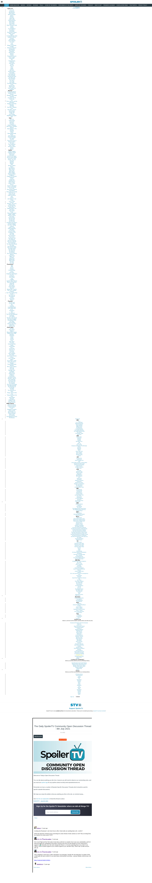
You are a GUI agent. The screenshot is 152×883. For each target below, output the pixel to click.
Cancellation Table (122, 5)
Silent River (11, 372)
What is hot (98, 5)
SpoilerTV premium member (99, 710)
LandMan (12, 279)
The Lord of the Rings (12, 384)
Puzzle (79, 693)
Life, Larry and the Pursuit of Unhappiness (79, 573)
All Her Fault (12, 302)
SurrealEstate (79, 616)
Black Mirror (12, 171)
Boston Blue (79, 437)
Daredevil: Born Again (12, 95)
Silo (12, 59)
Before (11, 15)
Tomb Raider (12, 397)
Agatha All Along (12, 93)
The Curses (11, 236)
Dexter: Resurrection (79, 598)
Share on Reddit (62, 739)
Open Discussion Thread (79, 626)
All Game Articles (79, 674)
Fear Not (12, 275)
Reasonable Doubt (12, 133)
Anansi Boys (12, 329)
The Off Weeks (11, 78)
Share (35, 818)
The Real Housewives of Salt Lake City (79, 536)
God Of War (12, 348)
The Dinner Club (12, 238)
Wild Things (11, 87)
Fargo (79, 548)
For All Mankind (11, 28)
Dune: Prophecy (79, 564)
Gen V (11, 347)
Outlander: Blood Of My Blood (79, 604)
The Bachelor (79, 427)
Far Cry (79, 547)
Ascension (11, 11)
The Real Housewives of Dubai (79, 529)
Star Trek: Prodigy (12, 225)
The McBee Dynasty (79, 526)
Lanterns (79, 572)
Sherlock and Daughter (79, 464)
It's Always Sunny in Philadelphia (79, 552)
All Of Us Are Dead (11, 156)
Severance (11, 58)
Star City (12, 65)
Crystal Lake (12, 303)
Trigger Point (12, 255)
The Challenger (11, 379)
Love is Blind (12, 201)
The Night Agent (12, 248)
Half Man (79, 565)
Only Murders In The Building (12, 129)
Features (77, 618)
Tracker (79, 455)
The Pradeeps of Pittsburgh (12, 387)
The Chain (79, 580)
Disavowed (11, 22)
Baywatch (79, 473)
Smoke (11, 64)
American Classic (12, 404)
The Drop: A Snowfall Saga (79, 554)
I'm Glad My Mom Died (12, 36)
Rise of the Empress (12, 366)
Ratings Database (79, 667)
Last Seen (12, 41)
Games (77, 669)
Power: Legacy (79, 607)
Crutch (11, 271)
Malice (11, 359)
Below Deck (79, 517)
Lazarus (12, 357)
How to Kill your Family (11, 191)
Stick (12, 66)
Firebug (12, 27)
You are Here (79, 612)
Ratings (79, 646)
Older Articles (88, 867)
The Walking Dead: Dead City (79, 509)
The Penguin (79, 584)
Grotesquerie (79, 551)
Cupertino (79, 438)
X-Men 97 (12, 113)
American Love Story (79, 545)
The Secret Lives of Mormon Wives (11, 141)
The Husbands (11, 75)
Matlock (79, 449)
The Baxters (12, 376)
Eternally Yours (79, 441)
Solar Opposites (12, 135)
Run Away (12, 216)
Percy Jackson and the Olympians (11, 102)
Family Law (79, 459)
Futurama (12, 124)
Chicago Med (79, 490)
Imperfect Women (12, 37)
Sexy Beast (11, 285)
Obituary (12, 127)
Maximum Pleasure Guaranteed (11, 48)
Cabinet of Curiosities (12, 176)
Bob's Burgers (79, 476)
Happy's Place (79, 492)
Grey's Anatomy (79, 424)
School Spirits (12, 286)
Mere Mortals (12, 50)
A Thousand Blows (12, 91)
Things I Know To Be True (12, 393)
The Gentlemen (11, 242)
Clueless (12, 269)
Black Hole (11, 170)
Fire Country (79, 444)
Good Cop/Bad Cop (79, 460)
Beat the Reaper (12, 14)
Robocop (12, 367)
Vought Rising (12, 399)
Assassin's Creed (12, 158)
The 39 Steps (12, 231)
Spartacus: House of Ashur (79, 609)
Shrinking (12, 62)
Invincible (12, 351)
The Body (12, 233)
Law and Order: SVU (79, 495)
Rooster (79, 576)
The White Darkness (11, 83)
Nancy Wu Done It (12, 361)
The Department (79, 600)
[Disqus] (63, 845)
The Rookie (79, 432)
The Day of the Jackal (12, 317)
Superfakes (11, 310)
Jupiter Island (12, 194)
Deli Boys (12, 122)
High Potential (79, 425)
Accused (79, 470)
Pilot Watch (79, 640)
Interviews (79, 634)
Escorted (12, 342)
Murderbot (12, 51)
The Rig (12, 389)
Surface (12, 69)
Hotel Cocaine (12, 410)
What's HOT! (79, 657)
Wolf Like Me (12, 326)
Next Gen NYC (79, 522)
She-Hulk (12, 106)
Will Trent (79, 434)
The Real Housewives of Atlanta (79, 527)
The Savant (11, 79)
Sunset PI (79, 499)
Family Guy (79, 478)
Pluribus (12, 55)
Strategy (79, 690)
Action (79, 684)
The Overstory (12, 250)
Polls (41, 5)
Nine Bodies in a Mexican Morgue (12, 412)
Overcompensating (12, 364)
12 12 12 (12, 9)
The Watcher (12, 251)
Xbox (79, 683)
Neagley (12, 363)
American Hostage (12, 405)
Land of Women (11, 40)
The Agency (79, 599)
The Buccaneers (12, 71)
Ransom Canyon (12, 215)
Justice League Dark (79, 571)
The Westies (12, 417)
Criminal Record (11, 20)
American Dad (79, 471)
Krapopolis (79, 481)
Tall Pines (12, 229)
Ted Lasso (11, 70)
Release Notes (79, 647)
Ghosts (79, 446)
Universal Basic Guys (79, 487)
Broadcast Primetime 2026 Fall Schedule (79, 622)
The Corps (11, 234)
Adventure (79, 685)
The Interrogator (79, 484)
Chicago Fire (79, 489)
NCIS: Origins (79, 452)
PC (79, 678)
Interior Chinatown (12, 125)
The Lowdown (79, 555)
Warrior (11, 300)
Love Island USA (12, 308)
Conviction (11, 121)
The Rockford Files (79, 500)
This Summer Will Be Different (12, 254)
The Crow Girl (12, 295)
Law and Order (79, 494)
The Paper (11, 321)
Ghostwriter (11, 31)
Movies (23, 5)
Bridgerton (12, 175)
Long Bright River (12, 307)
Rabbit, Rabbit (12, 214)
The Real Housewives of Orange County (79, 534)
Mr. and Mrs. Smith (11, 360)
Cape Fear (11, 18)
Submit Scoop (79, 655)
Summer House (79, 523)
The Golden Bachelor (79, 430)
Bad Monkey (12, 12)
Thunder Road (79, 510)
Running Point (12, 217)
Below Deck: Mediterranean (79, 519)
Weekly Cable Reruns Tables (79, 665)
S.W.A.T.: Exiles (79, 610)
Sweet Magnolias (12, 228)
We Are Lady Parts (12, 323)
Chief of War (12, 19)
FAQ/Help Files (79, 630)
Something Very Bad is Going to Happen (12, 223)
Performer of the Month (66, 5)
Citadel (11, 338)
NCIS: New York (79, 451)
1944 (12, 266)
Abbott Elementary (79, 423)
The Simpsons (79, 486)
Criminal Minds (11, 270)
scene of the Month (51, 5)
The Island (11, 138)
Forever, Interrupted (11, 185)
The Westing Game (79, 589)
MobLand (12, 283)
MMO (79, 694)
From (12, 408)
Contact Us (79, 628)
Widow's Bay (12, 85)
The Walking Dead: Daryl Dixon (79, 508)
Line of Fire (79, 496)
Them (12, 391)
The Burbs (11, 315)
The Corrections (11, 235)
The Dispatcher (11, 74)
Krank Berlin (12, 39)
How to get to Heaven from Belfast (12, 190)
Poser (11, 212)
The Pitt (79, 586)
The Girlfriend (12, 382)
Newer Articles (37, 867)
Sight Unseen (79, 465)
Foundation (11, 30)
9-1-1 (79, 421)
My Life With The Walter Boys (12, 206)
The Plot (12, 139)
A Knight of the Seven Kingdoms (79, 561)
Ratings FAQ (79, 668)
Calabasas (11, 177)
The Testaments (12, 144)
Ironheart (12, 96)
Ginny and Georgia (12, 187)
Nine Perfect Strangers (12, 126)
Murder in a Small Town (79, 483)
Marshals (79, 448)
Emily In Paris (12, 183)
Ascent (11, 267)
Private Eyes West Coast (79, 463)
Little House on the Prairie (12, 199)
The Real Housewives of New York (79, 533)
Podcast (79, 642)
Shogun (12, 149)
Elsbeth (79, 440)
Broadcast (77, 418)
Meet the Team (79, 637)
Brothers (12, 17)
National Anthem (79, 504)
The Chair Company (79, 581)
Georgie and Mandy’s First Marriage (79, 445)
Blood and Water (12, 174)
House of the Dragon (79, 567)
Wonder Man (12, 112)
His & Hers (11, 188)
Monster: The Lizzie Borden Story (11, 204)
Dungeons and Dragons (11, 273)
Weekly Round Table (79, 656)
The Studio (11, 82)
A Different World (12, 152)
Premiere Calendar (79, 643)
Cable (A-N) (77, 501)
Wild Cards (79, 468)
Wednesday (11, 259)
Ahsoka (12, 94)
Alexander (12, 155)
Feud (79, 550)
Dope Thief (11, 24)
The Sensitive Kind (79, 558)
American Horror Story (79, 544)
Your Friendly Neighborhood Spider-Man (12, 115)
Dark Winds (79, 513)
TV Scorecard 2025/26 (79, 653)
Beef (12, 164)
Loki (12, 100)
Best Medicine (79, 475)
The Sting (12, 81)
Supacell (12, 226)
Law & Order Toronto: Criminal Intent (79, 462)
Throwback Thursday (79, 652)
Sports (79, 691)
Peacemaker (79, 575)
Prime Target (12, 57)
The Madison (12, 296)
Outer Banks (12, 210)
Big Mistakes (12, 168)
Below (11, 166)
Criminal (12, 339)
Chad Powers (12, 120)
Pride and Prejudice (11, 213)
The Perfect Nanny (79, 585)
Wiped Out (11, 325)
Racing (79, 687)
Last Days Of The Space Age (12, 98)
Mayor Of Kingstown (11, 282)
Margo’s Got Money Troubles (11, 46)
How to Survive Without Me (79, 569)
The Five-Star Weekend (11, 314)
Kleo (12, 196)
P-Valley (79, 605)
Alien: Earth (11, 145)
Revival (79, 615)
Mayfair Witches (79, 515)
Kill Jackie (11, 354)
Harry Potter (79, 566)
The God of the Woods (12, 244)
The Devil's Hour (12, 380)
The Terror (79, 507)
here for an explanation (42, 798)
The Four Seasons (12, 240)
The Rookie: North (79, 433)
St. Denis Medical (79, 498)
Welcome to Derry (79, 594)
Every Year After (12, 344)
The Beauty (79, 553)
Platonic (12, 53)
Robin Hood (11, 414)
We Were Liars (11, 401)
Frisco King (11, 277)
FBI (79, 442)
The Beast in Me (12, 232)
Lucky (11, 44)
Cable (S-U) (77, 595)
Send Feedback (79, 650)
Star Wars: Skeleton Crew (11, 108)
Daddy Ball (11, 179)
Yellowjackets (79, 601)
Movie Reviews (79, 638)
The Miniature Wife (12, 320)
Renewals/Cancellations (79, 648)
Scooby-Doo (12, 220)
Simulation (79, 689)
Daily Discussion (38, 736)
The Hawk (12, 245)
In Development (79, 635)
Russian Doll (12, 219)
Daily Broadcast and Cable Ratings (79, 662)
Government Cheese (12, 32)
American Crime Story (79, 543)
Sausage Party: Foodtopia (11, 371)
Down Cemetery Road (12, 25)
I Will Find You (11, 193)
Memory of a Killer (79, 482)
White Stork (11, 260)
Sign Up (72, 696)
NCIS (79, 450)
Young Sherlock (11, 402)
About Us (79, 624)
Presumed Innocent (11, 56)
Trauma (12, 297)
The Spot (12, 143)
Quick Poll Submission (79, 645)
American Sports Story (79, 546)
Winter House (79, 539)
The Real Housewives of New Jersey (79, 532)
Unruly (79, 592)
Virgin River (11, 258)
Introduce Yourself (79, 636)
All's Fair (12, 119)
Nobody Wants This (11, 208)
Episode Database (79, 629)
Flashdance (11, 276)
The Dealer (11, 72)
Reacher (12, 365)
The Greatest (12, 383)
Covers (11, 178)
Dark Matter (11, 21)
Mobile (79, 677)
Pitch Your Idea (79, 641)
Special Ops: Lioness (12, 289)
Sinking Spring (11, 60)
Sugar (11, 68)
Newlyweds (79, 497)
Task (79, 579)
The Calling (11, 316)
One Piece (11, 209)
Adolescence (12, 153)
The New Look (12, 77)
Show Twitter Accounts (79, 651)
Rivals (11, 134)
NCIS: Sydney (79, 453)
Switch (79, 682)
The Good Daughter (11, 319)
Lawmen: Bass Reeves (11, 281)
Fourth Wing (12, 346)
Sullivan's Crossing (79, 467)
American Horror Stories (12, 147)
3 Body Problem (12, 151)
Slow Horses (12, 63)
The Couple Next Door (79, 611)
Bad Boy (12, 162)
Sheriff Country (79, 454)
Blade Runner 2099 (11, 333)
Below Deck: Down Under (79, 518)
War (79, 593)
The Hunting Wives (11, 246)
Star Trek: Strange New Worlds (11, 293)
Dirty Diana (11, 341)
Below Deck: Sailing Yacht (79, 521)
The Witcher (12, 252)
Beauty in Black (11, 165)
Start (6, 5)
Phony (11, 132)
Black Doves (12, 169)
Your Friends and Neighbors (12, 89)
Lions (79, 574)
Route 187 (12, 284)
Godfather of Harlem (11, 409)
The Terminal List (12, 390)
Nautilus (79, 505)
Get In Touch (76, 7)
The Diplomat (12, 239)
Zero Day (12, 263)
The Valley (79, 537)
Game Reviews (79, 675)
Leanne (11, 197)
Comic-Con (79, 625)
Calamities (11, 335)
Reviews (79, 649)
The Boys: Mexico (12, 378)
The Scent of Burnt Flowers (79, 557)
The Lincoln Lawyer (11, 247)
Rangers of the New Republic (11, 104)
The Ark (79, 617)
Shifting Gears (79, 426)
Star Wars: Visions (12, 109)
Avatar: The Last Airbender (12, 160)
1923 (12, 265)
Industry (79, 570)
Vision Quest (12, 110)
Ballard (11, 331)
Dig (12, 304)
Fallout (11, 345)
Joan (79, 461)
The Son (79, 587)
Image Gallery (79, 632)
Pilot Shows (79, 639)
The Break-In (12, 313)
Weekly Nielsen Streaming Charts (79, 664)
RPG (79, 688)
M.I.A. (11, 309)
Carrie (11, 336)
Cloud (79, 676)
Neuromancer (12, 52)
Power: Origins (79, 608)
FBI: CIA (79, 443)
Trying (11, 84)
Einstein (79, 439)
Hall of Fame (79, 631)
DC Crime (79, 562)
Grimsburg (79, 479)
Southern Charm (79, 524)
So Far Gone (12, 221)
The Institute (12, 415)
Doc (79, 477)
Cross (11, 340)
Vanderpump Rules (79, 538)
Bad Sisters (11, 13)
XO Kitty (12, 261)
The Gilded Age (79, 582)
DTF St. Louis (79, 563)
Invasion (12, 38)
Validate (78, 696)
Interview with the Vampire (79, 514)
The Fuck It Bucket (11, 241)
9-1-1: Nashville (79, 422)
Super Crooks (12, 227)
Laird (12, 278)
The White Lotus (79, 590)
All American (79, 458)
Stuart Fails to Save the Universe (79, 577)
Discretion (12, 272)
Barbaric (12, 163)
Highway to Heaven (79, 480)
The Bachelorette (79, 429)
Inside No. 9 (12, 350)
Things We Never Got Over (12, 396)
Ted (12, 311)
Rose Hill (12, 369)
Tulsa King (11, 298)
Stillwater (12, 374)
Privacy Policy (142, 5)
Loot (12, 43)
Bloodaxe (12, 334)
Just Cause (11, 352)
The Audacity (79, 506)
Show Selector (14, 5)
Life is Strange (11, 358)
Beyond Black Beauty (12, 332)
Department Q (12, 181)
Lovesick (12, 202)
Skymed (12, 288)
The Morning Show (12, 76)
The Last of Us (79, 583)
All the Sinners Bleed (12, 157)
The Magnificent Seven (11, 416)
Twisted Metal (12, 322)
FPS (79, 686)
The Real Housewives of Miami (79, 531)
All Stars (12, 328)
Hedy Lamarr (12, 33)
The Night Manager (11, 385)
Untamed (12, 257)
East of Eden (12, 182)
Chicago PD (79, 491)
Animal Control (79, 472)
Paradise (12, 131)
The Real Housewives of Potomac (79, 535)
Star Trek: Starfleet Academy (11, 291)
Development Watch (79, 627)
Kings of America (12, 195)
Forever (12, 184)
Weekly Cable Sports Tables (79, 666)
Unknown (12, 398)
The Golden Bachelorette (79, 431)
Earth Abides (12, 407)
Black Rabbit (12, 172)
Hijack (11, 34)
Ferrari (11, 26)
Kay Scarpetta (12, 353)
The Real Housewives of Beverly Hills (79, 528)
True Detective (79, 591)
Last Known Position (12, 355)
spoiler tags (44, 782)
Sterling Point (12, 373)
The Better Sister (12, 377)
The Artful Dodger (12, 137)
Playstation (79, 679)
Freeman (12, 306)
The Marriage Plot (79, 556)
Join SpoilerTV (76, 8)
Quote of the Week (80, 5)
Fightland (79, 603)
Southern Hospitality (79, 525)
